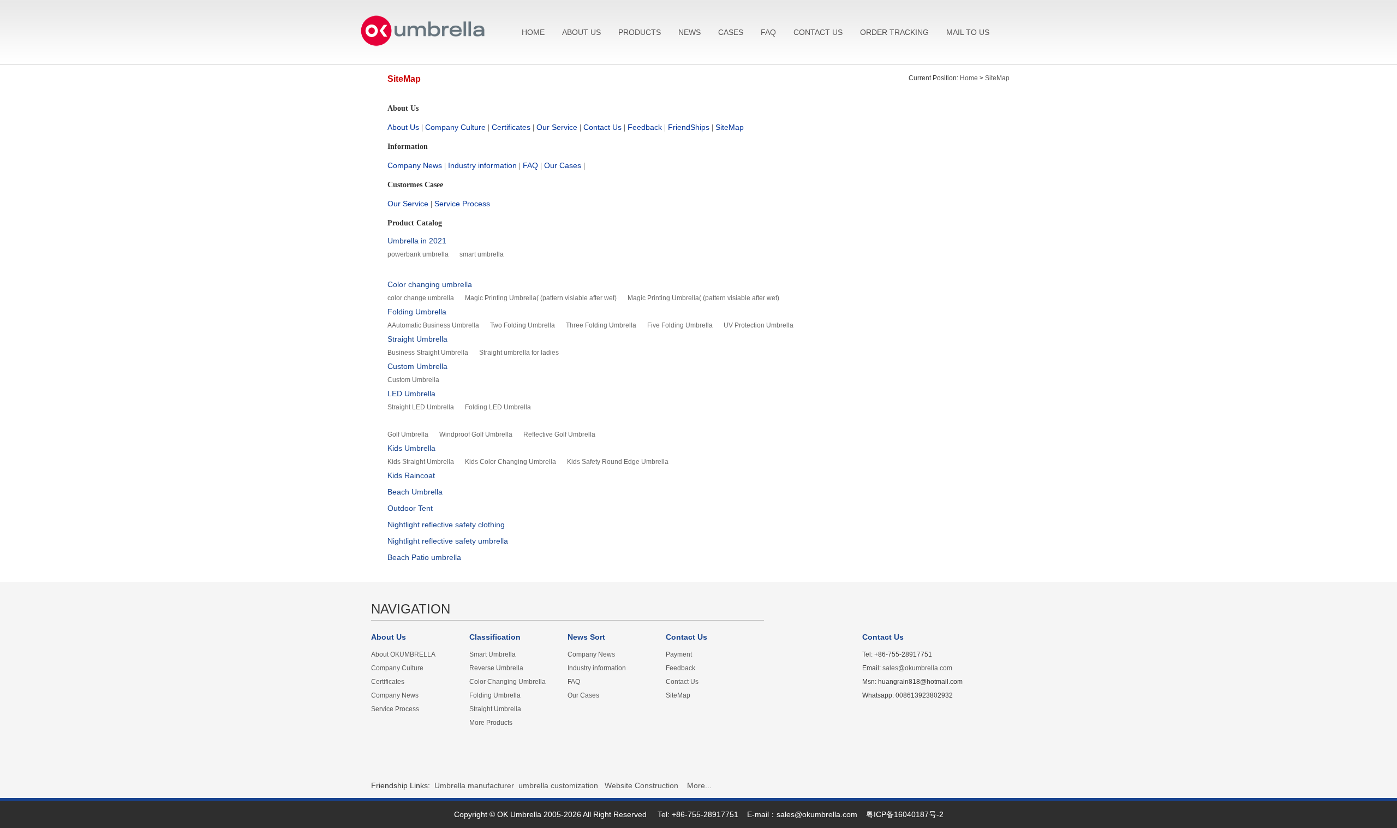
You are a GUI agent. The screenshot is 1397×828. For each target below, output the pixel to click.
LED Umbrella (411, 393)
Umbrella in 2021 (416, 240)
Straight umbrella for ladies (519, 352)
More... (699, 785)
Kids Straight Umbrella (420, 462)
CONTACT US (818, 32)
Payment (679, 654)
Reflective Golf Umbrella (559, 434)
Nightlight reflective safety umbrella (447, 541)
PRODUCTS (639, 32)
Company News (414, 165)
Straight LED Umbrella (420, 407)
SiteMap (997, 78)
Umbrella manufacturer (474, 785)
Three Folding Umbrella (601, 325)
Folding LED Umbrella (498, 407)
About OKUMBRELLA (403, 654)
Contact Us (602, 127)
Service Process (462, 203)
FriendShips (688, 127)
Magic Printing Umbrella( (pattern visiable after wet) (541, 298)
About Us (403, 127)
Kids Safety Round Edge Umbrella (617, 462)
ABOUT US (581, 32)
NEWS (689, 32)
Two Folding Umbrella (522, 325)
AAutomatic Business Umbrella (433, 325)
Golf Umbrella (407, 434)
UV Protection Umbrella (758, 325)
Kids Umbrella (411, 448)
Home (969, 78)
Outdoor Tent (410, 508)
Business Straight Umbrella (427, 352)
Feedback (645, 127)
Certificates (511, 127)
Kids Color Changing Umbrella (510, 462)
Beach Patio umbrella (424, 557)
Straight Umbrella (417, 339)
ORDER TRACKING (894, 32)
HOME (533, 32)
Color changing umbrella (429, 284)
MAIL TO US (967, 32)
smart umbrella (481, 254)
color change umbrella (420, 298)
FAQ (768, 32)
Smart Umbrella (492, 654)
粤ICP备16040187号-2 (905, 814)
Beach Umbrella (415, 491)
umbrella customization (558, 785)
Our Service (556, 127)
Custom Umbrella (417, 366)
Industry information (482, 165)
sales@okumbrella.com (917, 668)
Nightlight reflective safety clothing (446, 524)
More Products (490, 722)
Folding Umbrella (416, 311)
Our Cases (562, 165)
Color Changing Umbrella (507, 682)
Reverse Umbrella (496, 668)
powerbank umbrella (418, 254)
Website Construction (641, 785)
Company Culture (455, 127)
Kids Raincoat (411, 475)
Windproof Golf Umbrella (475, 434)
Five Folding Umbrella (680, 325)
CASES (730, 32)
